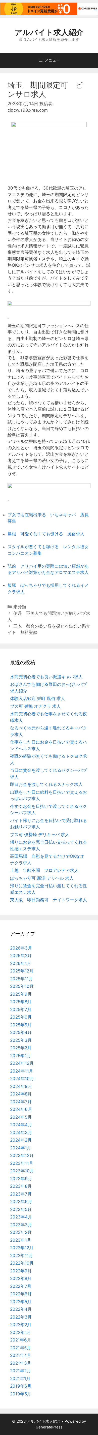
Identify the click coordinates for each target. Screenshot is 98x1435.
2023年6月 (21, 1201)
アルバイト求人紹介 (49, 32)
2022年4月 (21, 1309)
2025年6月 (21, 1017)
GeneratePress (49, 1427)
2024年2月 (21, 1140)
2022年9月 (21, 1270)
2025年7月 (20, 1009)
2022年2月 (20, 1324)
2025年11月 (21, 978)
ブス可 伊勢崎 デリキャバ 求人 (39, 834)
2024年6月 (21, 1109)
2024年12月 (22, 1063)
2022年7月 (20, 1286)
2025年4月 (21, 1032)
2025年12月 (21, 970)
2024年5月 (21, 1117)
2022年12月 (21, 1247)
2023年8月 (21, 1186)
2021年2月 (20, 1370)
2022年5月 (20, 1301)
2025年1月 (20, 1055)
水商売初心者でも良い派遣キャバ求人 (46, 676)
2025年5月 (20, 1024)
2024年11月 (21, 1071)
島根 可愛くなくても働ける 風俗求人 (46, 533)
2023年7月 (21, 1194)
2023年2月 (21, 1232)
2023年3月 (21, 1224)
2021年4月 (20, 1355)
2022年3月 (21, 1317)
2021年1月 (20, 1378)
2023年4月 (21, 1216)
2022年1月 (20, 1332)
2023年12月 (22, 1155)
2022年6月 (21, 1293)
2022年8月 (20, 1278)
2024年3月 (21, 1132)
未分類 (19, 606)
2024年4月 (21, 1124)
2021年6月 (20, 1339)
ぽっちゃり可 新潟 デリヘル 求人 (42, 878)
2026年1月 (20, 963)
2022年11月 (21, 1255)
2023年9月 (21, 1178)
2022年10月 (22, 1263)
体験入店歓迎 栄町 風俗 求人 (37, 698)
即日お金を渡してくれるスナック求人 (46, 784)
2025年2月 (20, 1047)
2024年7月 (21, 1101)
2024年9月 (21, 1086)
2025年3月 (21, 1040)
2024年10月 (22, 1078)
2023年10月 (22, 1170)
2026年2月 (21, 955)
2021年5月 (20, 1347)
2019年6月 (20, 1386)
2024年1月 (20, 1147)
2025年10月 (22, 986)
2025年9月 (21, 994)
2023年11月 (21, 1163)
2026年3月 (21, 948)
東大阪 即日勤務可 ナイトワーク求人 (48, 899)
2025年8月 (20, 1001)
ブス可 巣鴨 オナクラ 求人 (35, 706)
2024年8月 (21, 1093)
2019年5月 (20, 1393)
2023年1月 (20, 1240)
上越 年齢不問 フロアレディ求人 (44, 870)
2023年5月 (21, 1209)
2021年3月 (20, 1363)
